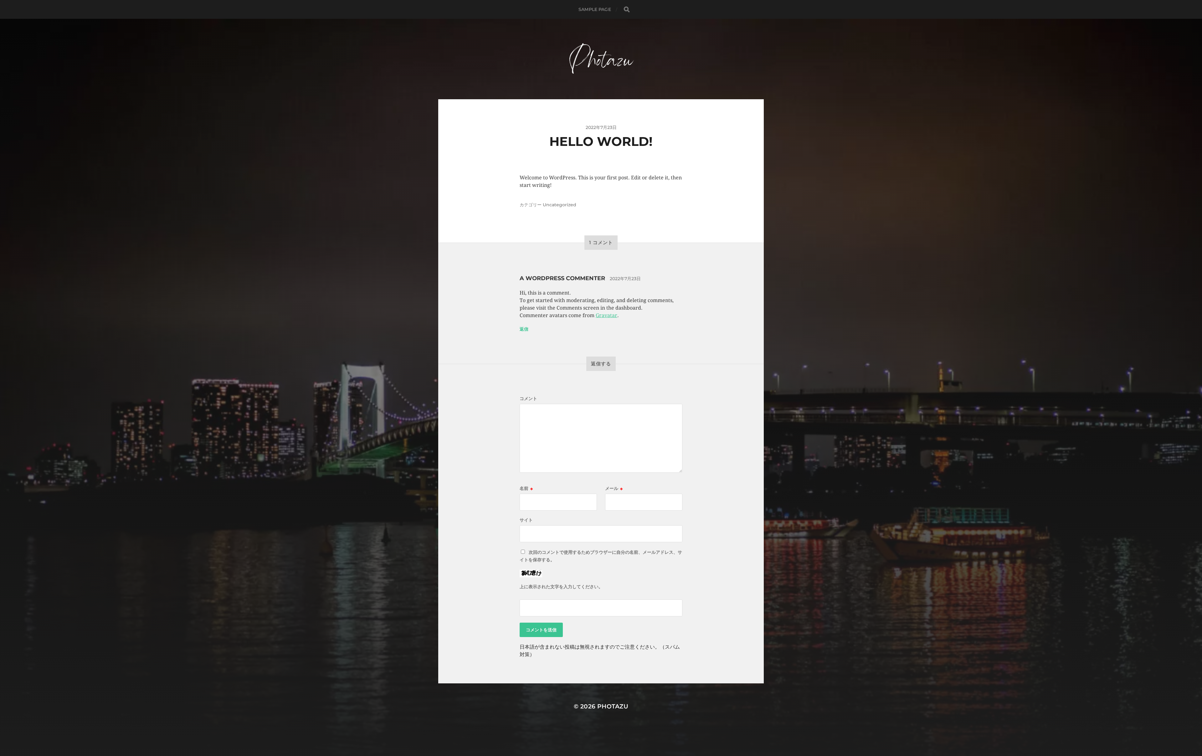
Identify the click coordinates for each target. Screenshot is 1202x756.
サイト (526, 520)
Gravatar (606, 315)
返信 (524, 329)
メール (614, 488)
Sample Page (594, 9)
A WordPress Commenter (562, 278)
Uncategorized (559, 205)
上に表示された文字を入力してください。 (561, 586)
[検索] (627, 10)
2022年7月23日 (625, 278)
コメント (528, 398)
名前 (526, 488)
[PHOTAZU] (601, 59)
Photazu (612, 706)
